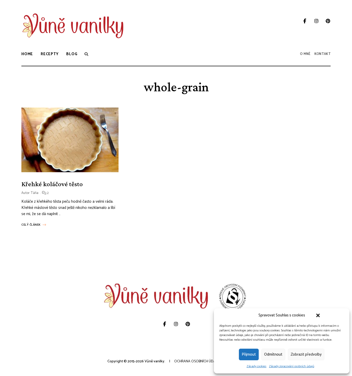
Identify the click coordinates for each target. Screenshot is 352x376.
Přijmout (249, 354)
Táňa (34, 193)
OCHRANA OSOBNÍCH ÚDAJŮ (196, 361)
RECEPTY (49, 54)
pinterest (328, 21)
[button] (318, 315)
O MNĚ (305, 54)
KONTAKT (322, 54)
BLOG (71, 54)
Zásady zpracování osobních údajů (291, 366)
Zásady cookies (256, 366)
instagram (316, 21)
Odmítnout (273, 354)
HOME (27, 54)
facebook (305, 21)
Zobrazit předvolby (306, 354)
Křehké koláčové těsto (52, 184)
